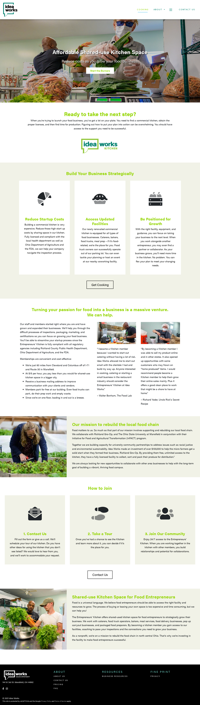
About (158, 9)
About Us (59, 676)
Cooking (143, 9)
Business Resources (115, 676)
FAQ (56, 688)
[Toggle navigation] (170, 9)
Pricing (58, 684)
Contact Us (187, 9)
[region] (100, 60)
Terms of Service (61, 701)
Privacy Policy (46, 701)
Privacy (155, 676)
